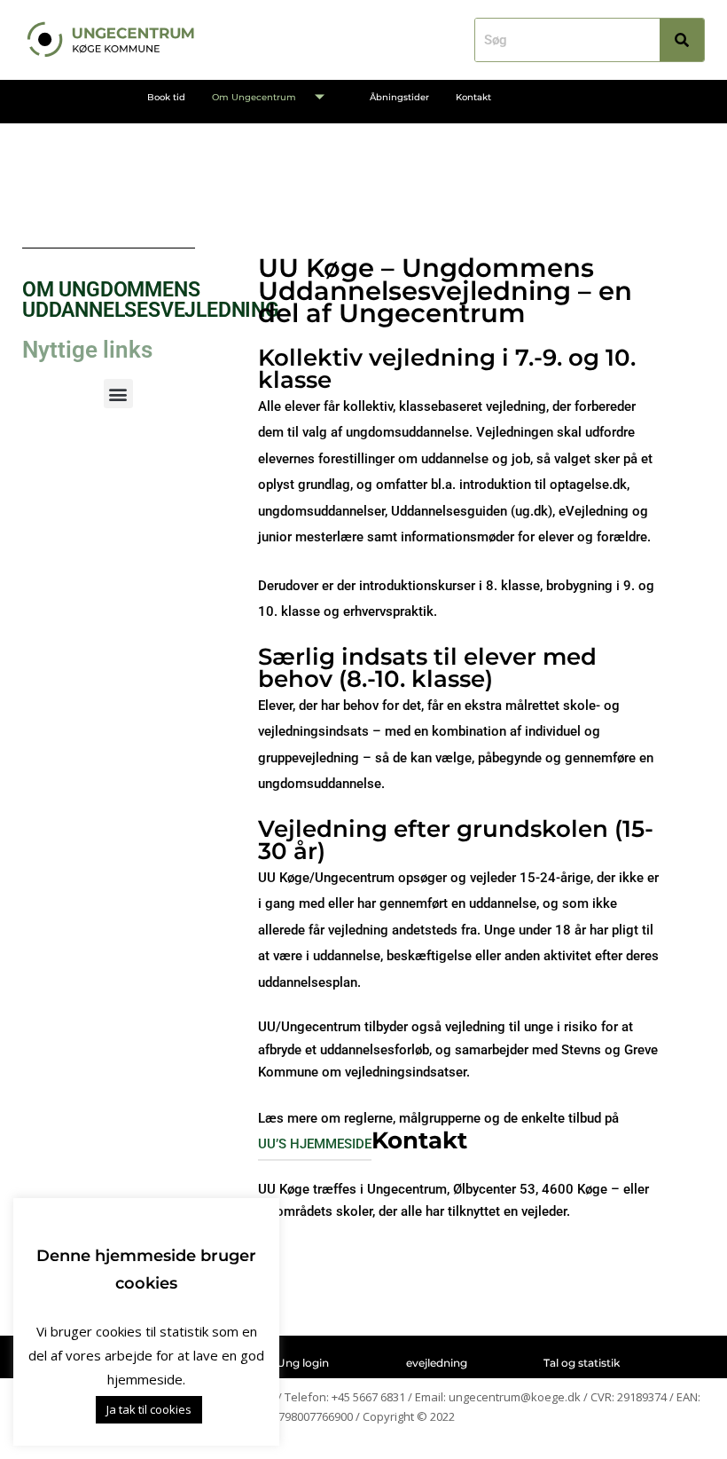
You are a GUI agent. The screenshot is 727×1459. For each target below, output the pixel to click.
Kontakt (473, 97)
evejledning (436, 1362)
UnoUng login (291, 1362)
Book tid (166, 97)
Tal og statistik (581, 1362)
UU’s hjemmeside (314, 1144)
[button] (118, 393)
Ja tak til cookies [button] (149, 1409)
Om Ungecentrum (254, 97)
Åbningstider (399, 97)
